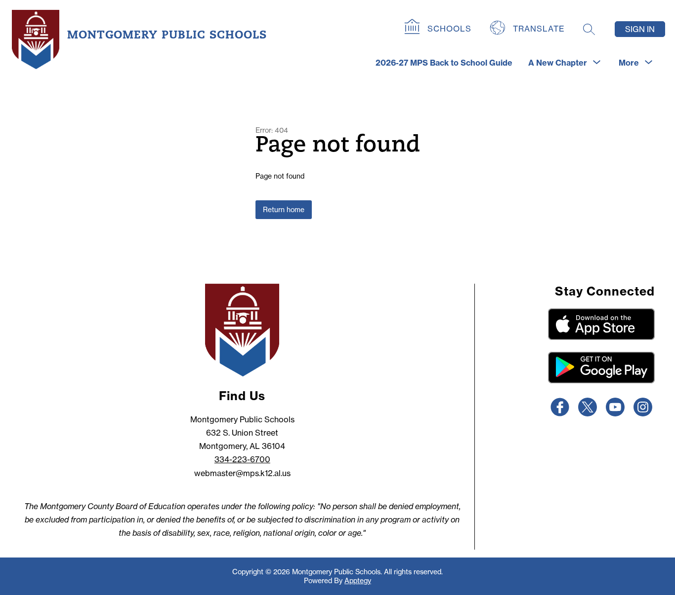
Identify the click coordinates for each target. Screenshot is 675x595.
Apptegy (357, 580)
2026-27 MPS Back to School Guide (444, 63)
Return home (283, 209)
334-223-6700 (242, 459)
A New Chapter (557, 63)
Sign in (640, 29)
